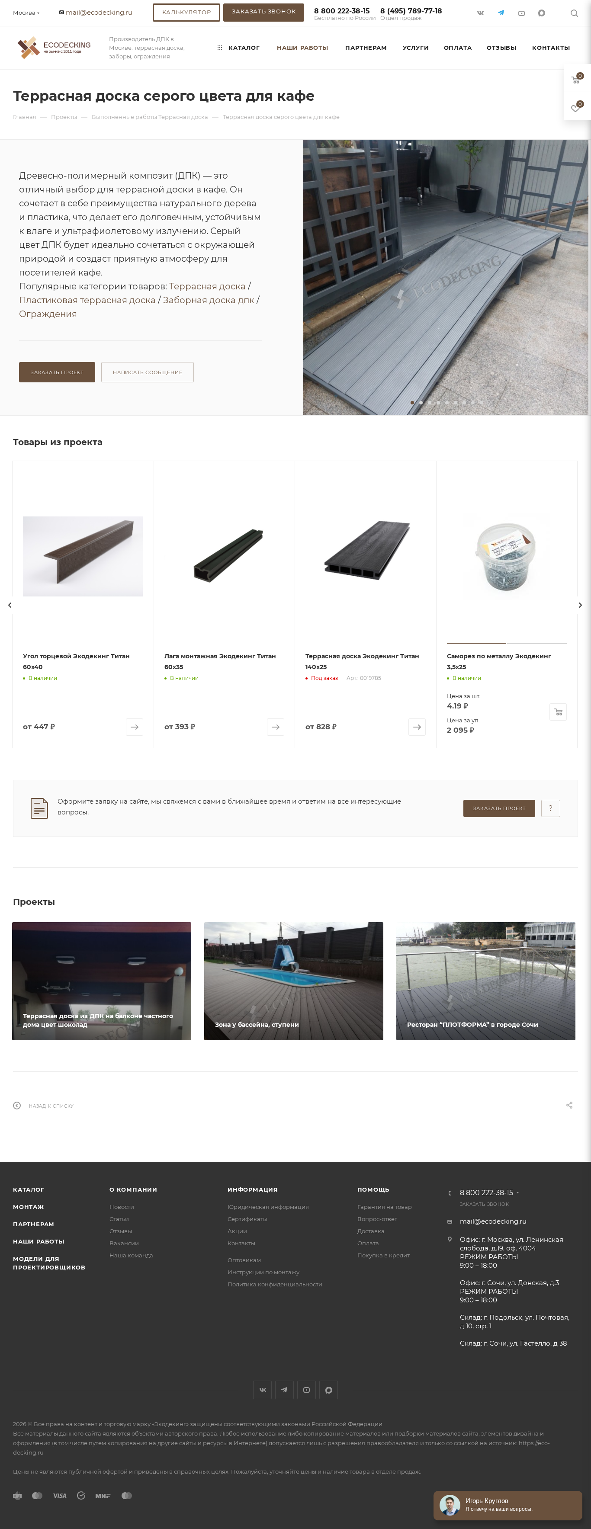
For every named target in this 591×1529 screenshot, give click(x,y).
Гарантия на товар (384, 1206)
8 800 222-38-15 (345, 14)
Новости (121, 1206)
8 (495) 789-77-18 (411, 14)
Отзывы (120, 1231)
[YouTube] (522, 12)
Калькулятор (186, 12)
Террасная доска (207, 286)
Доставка (371, 1231)
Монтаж (28, 1206)
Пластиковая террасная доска (87, 300)
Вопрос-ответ (377, 1218)
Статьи (119, 1218)
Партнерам (34, 1224)
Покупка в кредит (383, 1255)
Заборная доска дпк (208, 300)
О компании (133, 1189)
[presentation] (10, 605)
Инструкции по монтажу (263, 1272)
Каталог (29, 1189)
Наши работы (38, 1241)
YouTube (306, 1390)
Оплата (368, 1243)
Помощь (373, 1189)
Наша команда (131, 1255)
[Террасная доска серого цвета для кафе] (445, 277)
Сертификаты (247, 1218)
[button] (412, 403)
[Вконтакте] (481, 12)
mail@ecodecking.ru (99, 12)
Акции (237, 1231)
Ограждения (48, 314)
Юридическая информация (268, 1206)
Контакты (241, 1243)
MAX (542, 12)
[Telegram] (501, 12)
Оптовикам (244, 1260)
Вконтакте (262, 1390)
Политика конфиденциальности (275, 1284)
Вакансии (124, 1243)
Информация (253, 1189)
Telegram (284, 1390)
